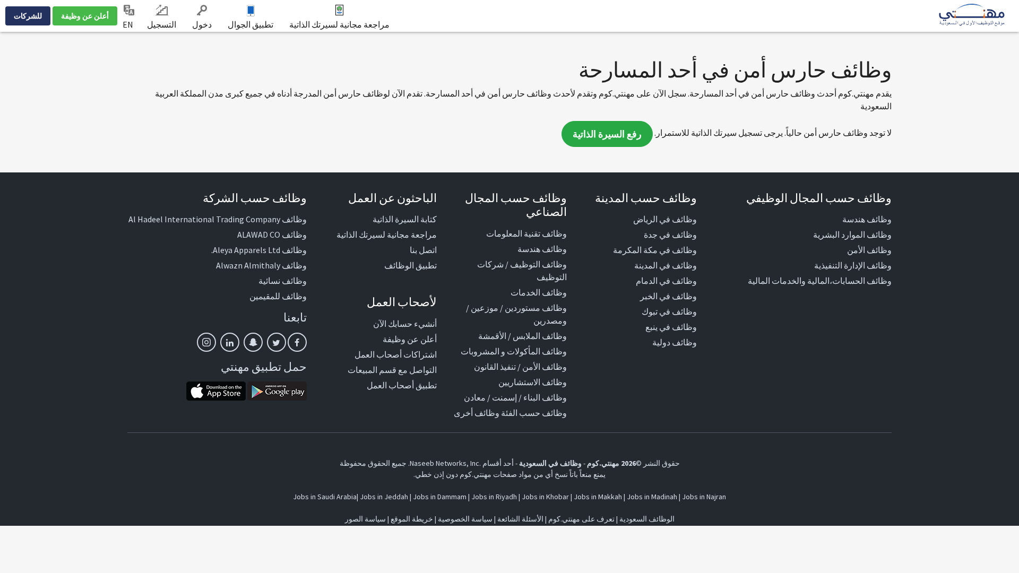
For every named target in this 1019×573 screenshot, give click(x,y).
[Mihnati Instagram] (206, 342)
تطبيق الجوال (250, 24)
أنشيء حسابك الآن (405, 323)
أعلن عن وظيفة (85, 16)
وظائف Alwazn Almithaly (261, 265)
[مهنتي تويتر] (276, 342)
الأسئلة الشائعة (520, 519)
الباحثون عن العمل (392, 197)
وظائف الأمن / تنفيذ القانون (520, 366)
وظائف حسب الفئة (534, 412)
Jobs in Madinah (652, 496)
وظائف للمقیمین (278, 296)
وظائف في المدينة (665, 265)
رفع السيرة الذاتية (607, 134)
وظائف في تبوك (669, 311)
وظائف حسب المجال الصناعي (516, 204)
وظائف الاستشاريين (532, 382)
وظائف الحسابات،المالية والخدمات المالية (820, 280)
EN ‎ (129, 24)
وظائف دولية (674, 342)
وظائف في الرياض (665, 219)
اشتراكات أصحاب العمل (396, 354)
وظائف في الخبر (668, 296)
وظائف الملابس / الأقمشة (522, 336)
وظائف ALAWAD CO (272, 234)
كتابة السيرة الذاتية (405, 219)
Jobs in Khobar (545, 496)
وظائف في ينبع (671, 327)
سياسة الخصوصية (465, 519)
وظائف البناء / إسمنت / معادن (515, 397)
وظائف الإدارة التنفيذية (853, 265)
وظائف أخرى (476, 412)
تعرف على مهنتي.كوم (581, 519)
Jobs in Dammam (440, 496)
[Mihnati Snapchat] (253, 342)
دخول (202, 24)
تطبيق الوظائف (410, 265)
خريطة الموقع (412, 519)
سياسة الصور (365, 519)
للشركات (28, 16)
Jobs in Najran (704, 496)
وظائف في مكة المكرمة (655, 250)
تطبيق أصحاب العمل (402, 385)
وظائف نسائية (282, 280)
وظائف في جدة (670, 234)
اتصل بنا (423, 250)
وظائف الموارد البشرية (852, 234)
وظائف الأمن (869, 250)
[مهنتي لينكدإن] (229, 342)
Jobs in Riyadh (494, 496)
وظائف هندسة (867, 219)
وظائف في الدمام (666, 280)
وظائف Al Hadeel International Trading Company (217, 219)
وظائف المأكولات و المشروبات (514, 351)
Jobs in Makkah (598, 496)
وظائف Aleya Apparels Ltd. (259, 250)
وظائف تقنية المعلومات (526, 233)
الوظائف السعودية (647, 519)
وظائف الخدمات (539, 292)
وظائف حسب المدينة (646, 197)
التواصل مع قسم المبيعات (392, 369)
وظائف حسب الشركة (255, 197)
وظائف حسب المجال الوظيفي (819, 197)
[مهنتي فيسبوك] (297, 342)
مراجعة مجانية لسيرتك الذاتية (339, 24)
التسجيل (161, 24)
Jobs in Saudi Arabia (325, 496)
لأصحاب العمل (402, 301)
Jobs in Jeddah (384, 496)
